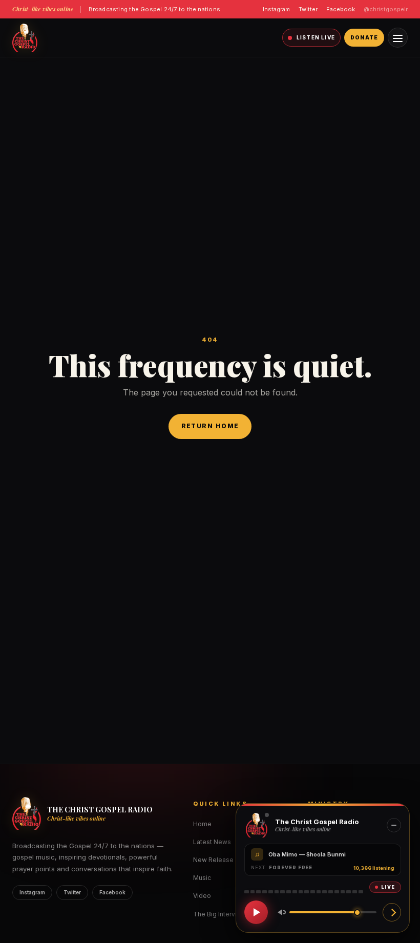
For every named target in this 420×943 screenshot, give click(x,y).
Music (202, 878)
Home (202, 824)
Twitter (308, 9)
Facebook (340, 9)
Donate (364, 37)
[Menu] (398, 38)
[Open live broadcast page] (392, 912)
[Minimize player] (394, 825)
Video (202, 895)
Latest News (212, 842)
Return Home (210, 426)
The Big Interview (219, 914)
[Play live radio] (256, 912)
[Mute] (279, 912)
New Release (213, 860)
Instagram (276, 9)
